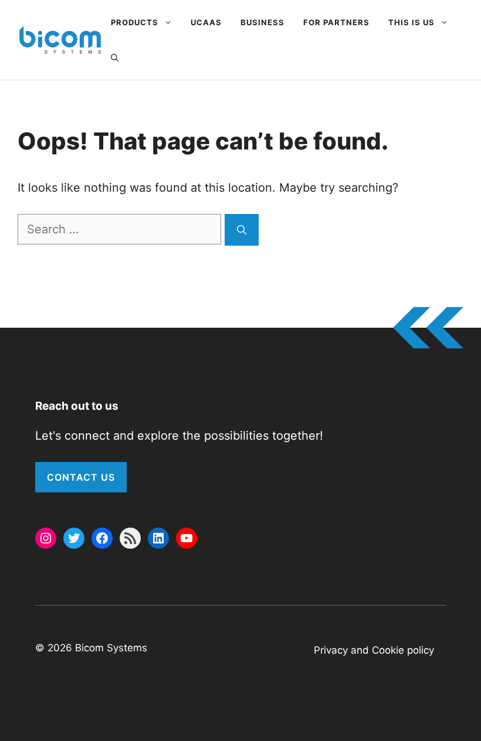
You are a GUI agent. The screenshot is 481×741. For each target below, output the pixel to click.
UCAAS (206, 22)
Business (262, 22)
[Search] (242, 230)
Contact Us (81, 477)
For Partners (336, 22)
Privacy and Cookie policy (374, 650)
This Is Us (411, 22)
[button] (114, 57)
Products (134, 22)
